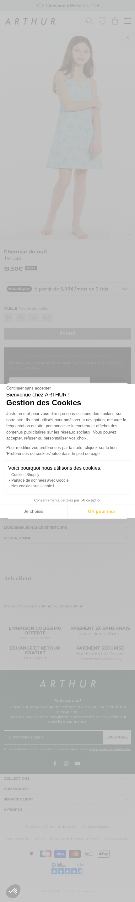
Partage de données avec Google (40, 480)
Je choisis (33, 511)
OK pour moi (101, 511)
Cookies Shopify (25, 475)
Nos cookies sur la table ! (32, 486)
